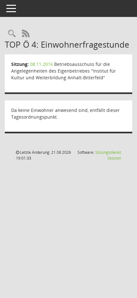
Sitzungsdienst (108, 155)
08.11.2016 (41, 64)
